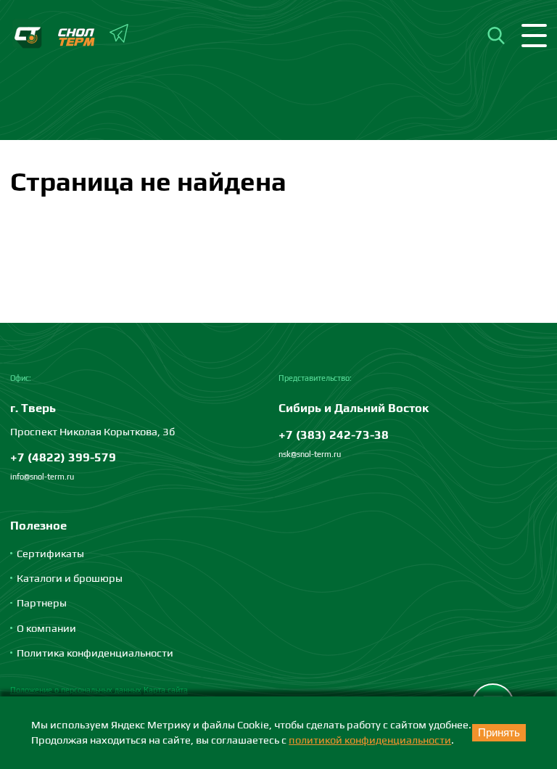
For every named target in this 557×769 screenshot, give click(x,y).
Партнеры (42, 602)
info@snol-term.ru (42, 476)
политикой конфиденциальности (370, 739)
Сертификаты (50, 553)
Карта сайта (166, 690)
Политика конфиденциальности (95, 652)
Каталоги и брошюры (70, 578)
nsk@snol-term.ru (309, 454)
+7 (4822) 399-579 (63, 457)
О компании (46, 628)
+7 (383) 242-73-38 (333, 434)
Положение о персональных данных (75, 690)
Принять (499, 733)
